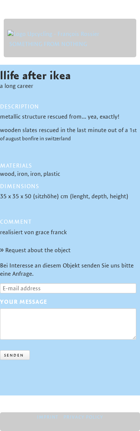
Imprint (47, 417)
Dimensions (19, 186)
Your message (23, 301)
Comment (16, 222)
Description (19, 106)
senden (14, 355)
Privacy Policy (83, 417)
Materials (16, 165)
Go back (10, 381)
